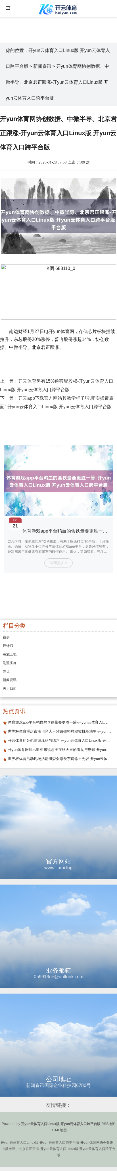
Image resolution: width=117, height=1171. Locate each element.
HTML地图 (59, 1130)
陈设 (6, 671)
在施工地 (9, 654)
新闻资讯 (42, 66)
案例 (6, 637)
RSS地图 (108, 1124)
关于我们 (9, 688)
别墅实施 (9, 663)
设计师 (8, 646)
